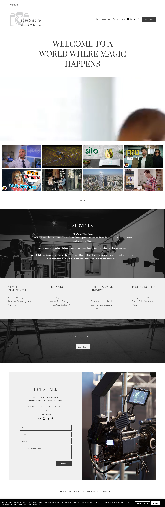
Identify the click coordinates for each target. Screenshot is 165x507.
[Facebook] (138, 19)
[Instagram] (131, 19)
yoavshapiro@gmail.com (75, 337)
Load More (82, 200)
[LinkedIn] (135, 19)
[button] (149, 19)
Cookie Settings (142, 503)
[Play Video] (21, 156)
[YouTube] (128, 19)
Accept (155, 503)
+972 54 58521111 (92, 337)
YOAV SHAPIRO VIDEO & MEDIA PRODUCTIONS (83, 491)
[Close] (162, 503)
